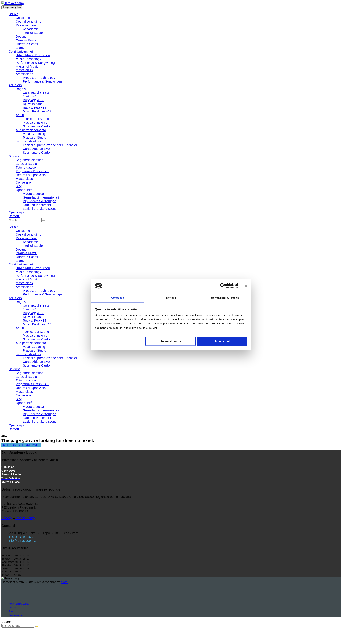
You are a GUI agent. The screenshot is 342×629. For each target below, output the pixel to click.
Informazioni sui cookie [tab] (224, 297)
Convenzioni (24, 182)
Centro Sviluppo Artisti (31, 175)
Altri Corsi (15, 85)
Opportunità (24, 190)
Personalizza (168, 341)
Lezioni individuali (28, 141)
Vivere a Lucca (33, 193)
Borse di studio (26, 164)
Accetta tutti (222, 341)
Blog (19, 186)
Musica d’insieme (35, 122)
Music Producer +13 (37, 111)
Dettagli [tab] (171, 297)
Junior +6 (29, 96)
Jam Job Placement (37, 205)
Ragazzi (21, 89)
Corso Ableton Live (36, 149)
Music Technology (28, 59)
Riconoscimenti (26, 25)
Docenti (21, 36)
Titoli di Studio (33, 33)
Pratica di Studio (34, 137)
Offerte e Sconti (27, 44)
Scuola (13, 14)
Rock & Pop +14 (34, 107)
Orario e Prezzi (26, 40)
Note (64, 582)
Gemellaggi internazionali (41, 197)
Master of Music (27, 66)
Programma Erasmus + (32, 171)
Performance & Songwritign (42, 81)
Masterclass (24, 70)
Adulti (20, 115)
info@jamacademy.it (23, 540)
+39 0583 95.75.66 (22, 537)
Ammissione (24, 74)
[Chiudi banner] (246, 286)
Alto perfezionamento (31, 130)
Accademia (31, 29)
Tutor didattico (26, 167)
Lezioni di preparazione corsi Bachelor (50, 145)
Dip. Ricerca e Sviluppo (39, 201)
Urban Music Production (33, 55)
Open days (16, 212)
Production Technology (39, 77)
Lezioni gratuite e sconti (39, 208)
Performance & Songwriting (35, 63)
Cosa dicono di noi (29, 21)
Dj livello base (33, 104)
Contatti (14, 216)
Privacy (6, 518)
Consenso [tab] (117, 297)
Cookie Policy (25, 518)
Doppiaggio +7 (33, 100)
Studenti (14, 156)
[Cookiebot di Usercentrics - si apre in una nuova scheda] (222, 285)
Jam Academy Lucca (18, 604)
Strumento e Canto (36, 126)
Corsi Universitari (21, 51)
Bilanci (20, 48)
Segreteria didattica (29, 160)
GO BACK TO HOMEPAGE (21, 445)
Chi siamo (23, 18)
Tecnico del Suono (36, 119)
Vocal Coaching (34, 134)
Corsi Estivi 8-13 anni (38, 92)
